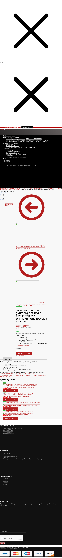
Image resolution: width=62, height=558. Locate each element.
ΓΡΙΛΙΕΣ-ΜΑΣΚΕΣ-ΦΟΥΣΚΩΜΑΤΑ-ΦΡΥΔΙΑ (25, 375)
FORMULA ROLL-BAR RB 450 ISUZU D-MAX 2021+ (16, 414)
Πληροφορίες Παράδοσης (10, 456)
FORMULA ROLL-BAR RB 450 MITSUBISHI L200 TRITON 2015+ (20, 405)
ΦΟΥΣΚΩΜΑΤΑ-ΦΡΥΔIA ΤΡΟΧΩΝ (9, 189)
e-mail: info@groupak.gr (9, 433)
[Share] (3, 194)
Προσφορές (6, 454)
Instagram (5, 481)
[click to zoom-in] (1, 192)
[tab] (25, 359)
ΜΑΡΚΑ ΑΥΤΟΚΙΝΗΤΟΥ (15, 188)
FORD (24, 188)
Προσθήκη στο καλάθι (24, 353)
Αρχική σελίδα (4, 188)
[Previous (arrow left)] (3, 198)
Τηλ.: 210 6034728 (8, 431)
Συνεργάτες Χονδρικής (27, 127)
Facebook (5, 478)
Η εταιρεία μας (7, 453)
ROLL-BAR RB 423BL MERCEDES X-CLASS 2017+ (16, 396)
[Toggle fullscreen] (3, 195)
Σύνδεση (6, 127)
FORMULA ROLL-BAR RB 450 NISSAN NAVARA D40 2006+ (18, 387)
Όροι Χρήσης (6, 457)
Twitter (5, 480)
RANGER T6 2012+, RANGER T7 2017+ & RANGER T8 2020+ (44, 188)
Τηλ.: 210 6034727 (8, 429)
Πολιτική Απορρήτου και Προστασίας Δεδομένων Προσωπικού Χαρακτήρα (23, 459)
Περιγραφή (7, 359)
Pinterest (5, 482)
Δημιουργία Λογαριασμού (15, 127)
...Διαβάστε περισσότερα (22, 345)
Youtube (5, 484)
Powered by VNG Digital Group (8, 548)
